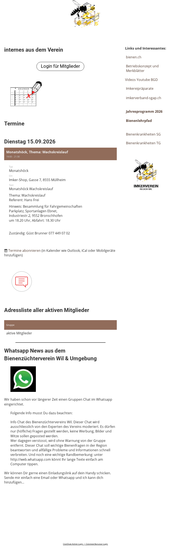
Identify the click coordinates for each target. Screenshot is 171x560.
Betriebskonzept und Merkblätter (142, 68)
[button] (60, 195)
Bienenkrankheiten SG (143, 134)
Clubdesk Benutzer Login (97, 544)
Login (134, 7)
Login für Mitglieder (60, 66)
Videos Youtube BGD (141, 79)
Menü (158, 7)
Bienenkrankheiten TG (143, 143)
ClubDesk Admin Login (73, 544)
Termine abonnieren (24, 250)
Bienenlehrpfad (139, 120)
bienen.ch (133, 57)
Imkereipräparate (139, 88)
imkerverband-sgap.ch (143, 98)
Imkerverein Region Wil (37, 8)
